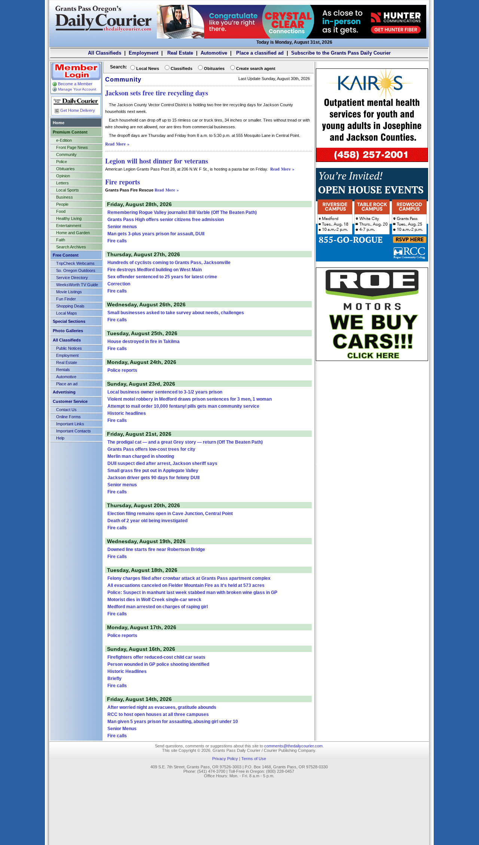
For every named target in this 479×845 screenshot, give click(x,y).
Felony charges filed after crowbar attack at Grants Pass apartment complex (189, 578)
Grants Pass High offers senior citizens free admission (165, 219)
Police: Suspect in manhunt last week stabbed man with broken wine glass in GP (192, 592)
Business (64, 197)
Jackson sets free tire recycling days (156, 93)
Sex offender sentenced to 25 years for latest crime (162, 276)
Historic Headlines (127, 671)
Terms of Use (253, 758)
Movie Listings (69, 292)
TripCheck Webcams (75, 263)
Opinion (63, 176)
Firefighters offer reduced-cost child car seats (156, 657)
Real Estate (179, 53)
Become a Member (75, 84)
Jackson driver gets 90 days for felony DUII (153, 477)
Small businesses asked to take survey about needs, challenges (175, 312)
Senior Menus (122, 728)
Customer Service (70, 401)
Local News (147, 68)
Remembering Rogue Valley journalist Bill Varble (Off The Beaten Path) (182, 212)
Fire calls (117, 241)
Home (58, 122)
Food (60, 211)
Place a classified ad (259, 53)
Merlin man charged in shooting (140, 456)
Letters (62, 183)
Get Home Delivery (77, 110)
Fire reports (122, 182)
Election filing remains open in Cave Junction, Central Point (170, 513)
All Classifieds (104, 53)
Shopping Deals (70, 306)
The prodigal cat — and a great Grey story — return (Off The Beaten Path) (185, 442)
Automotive (214, 53)
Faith (60, 240)
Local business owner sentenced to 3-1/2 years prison (164, 392)
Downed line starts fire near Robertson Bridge (156, 549)
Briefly (114, 678)
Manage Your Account (77, 89)
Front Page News (72, 147)
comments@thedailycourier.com (293, 746)
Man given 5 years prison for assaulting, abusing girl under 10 (172, 721)
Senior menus (122, 226)
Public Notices (69, 348)
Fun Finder (66, 299)
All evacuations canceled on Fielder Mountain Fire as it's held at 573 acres (186, 585)
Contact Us (66, 409)
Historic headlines (126, 413)
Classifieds (181, 68)
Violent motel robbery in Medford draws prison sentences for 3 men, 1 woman (189, 399)
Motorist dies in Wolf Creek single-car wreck (154, 599)
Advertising (64, 392)
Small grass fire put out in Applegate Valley (152, 470)
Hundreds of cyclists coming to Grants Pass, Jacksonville (169, 262)
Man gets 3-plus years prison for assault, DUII (155, 233)
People (62, 204)
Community (66, 154)
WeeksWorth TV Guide (77, 284)
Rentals (63, 369)
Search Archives (71, 247)
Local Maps (66, 313)
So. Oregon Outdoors (75, 270)
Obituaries (65, 168)
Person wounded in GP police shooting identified (158, 664)
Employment (143, 53)
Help (60, 438)
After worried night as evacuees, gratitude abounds (161, 707)
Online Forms (68, 416)
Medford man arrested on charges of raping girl (157, 606)
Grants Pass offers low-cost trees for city (151, 449)
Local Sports (67, 190)
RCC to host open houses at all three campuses (158, 714)
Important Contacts (73, 431)
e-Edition (64, 140)
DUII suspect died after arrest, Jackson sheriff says (162, 463)
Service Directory (72, 277)
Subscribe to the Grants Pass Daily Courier (341, 53)
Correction (118, 284)
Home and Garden (73, 232)
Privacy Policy (225, 758)
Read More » (117, 144)
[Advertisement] (372, 413)
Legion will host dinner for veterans (156, 161)
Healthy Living (69, 218)
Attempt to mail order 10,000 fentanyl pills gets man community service (183, 406)
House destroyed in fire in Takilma (143, 341)
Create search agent (255, 68)
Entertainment (68, 225)
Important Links (70, 424)
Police (61, 161)
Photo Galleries (68, 330)
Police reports (122, 370)
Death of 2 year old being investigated (147, 520)
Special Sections (69, 321)
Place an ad (66, 384)
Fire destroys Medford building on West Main (154, 269)
